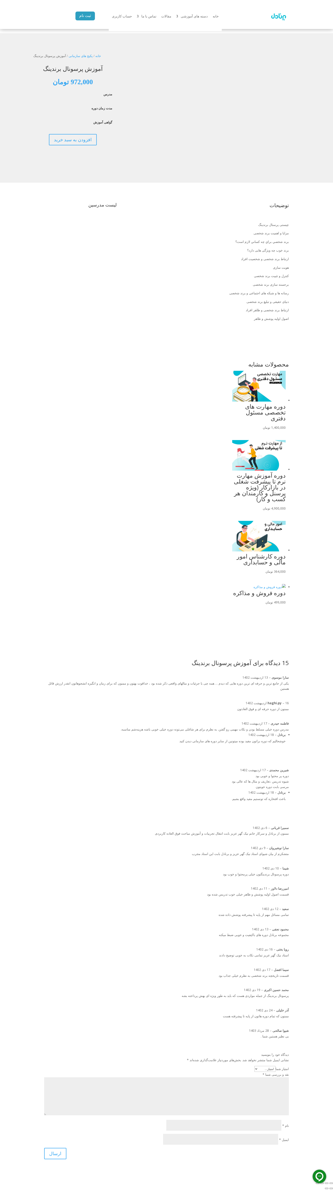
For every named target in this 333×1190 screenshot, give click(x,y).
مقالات (166, 16)
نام (285, 1125)
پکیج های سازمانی (81, 56)
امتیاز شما (282, 1069)
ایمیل (284, 1139)
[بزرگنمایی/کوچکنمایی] (331, 1183)
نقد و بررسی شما (276, 1074)
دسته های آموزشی (194, 16)
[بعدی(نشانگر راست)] (326, 1188)
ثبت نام (85, 16)
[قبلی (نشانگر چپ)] (331, 1188)
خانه (216, 16)
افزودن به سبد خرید (73, 139)
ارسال (55, 1153)
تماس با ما (148, 16)
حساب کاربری (122, 16)
